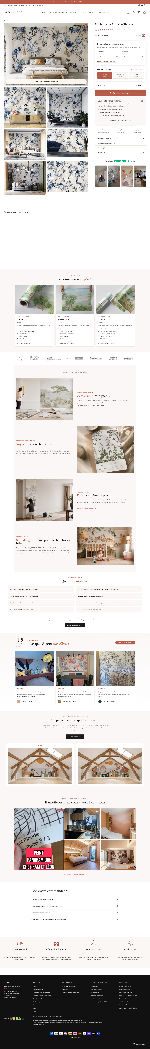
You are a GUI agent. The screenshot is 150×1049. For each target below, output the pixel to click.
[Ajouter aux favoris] (86, 25)
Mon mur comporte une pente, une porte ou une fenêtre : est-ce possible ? (109, 603)
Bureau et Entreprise (125, 986)
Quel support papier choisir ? (99, 1002)
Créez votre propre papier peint (99, 12)
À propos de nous (38, 989)
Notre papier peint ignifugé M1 (128, 1008)
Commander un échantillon (120, 120)
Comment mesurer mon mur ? (107, 61)
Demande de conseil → (75, 625)
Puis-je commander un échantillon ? (41, 610)
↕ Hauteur (125, 51)
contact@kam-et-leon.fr (13, 986)
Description (101, 152)
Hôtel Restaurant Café (125, 993)
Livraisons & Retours (96, 999)
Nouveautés (74, 12)
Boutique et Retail (124, 989)
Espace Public (123, 1005)
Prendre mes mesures (97, 996)
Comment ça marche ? (104, 138)
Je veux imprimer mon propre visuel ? (109, 610)
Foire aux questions (96, 989)
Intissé (105, 75)
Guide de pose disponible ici (86, 508)
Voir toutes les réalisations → (75, 875)
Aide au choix (138, 69)
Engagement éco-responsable (41, 993)
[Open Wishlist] (139, 12)
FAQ (5, 5)
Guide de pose (101, 148)
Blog (34, 1008)
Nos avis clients (37, 1005)
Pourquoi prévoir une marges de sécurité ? (41, 589)
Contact (21, 5)
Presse (34, 1011)
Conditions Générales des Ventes (42, 996)
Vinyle (136, 75)
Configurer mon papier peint (120, 93)
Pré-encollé (120, 75)
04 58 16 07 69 (10, 988)
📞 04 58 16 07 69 (38, 5)
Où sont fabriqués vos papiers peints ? (109, 596)
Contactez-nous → (75, 737)
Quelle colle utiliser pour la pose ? (41, 603)
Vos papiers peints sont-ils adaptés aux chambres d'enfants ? (109, 589)
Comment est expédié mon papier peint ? (41, 596)
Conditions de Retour (39, 999)
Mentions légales (37, 1002)
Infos (83, 12)
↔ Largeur (100, 51)
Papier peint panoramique (57, 12)
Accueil (42, 12)
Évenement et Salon (125, 999)
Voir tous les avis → (125, 642)
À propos (28, 5)
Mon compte (94, 986)
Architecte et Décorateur (126, 1002)
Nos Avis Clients (12, 5)
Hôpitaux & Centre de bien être (128, 996)
